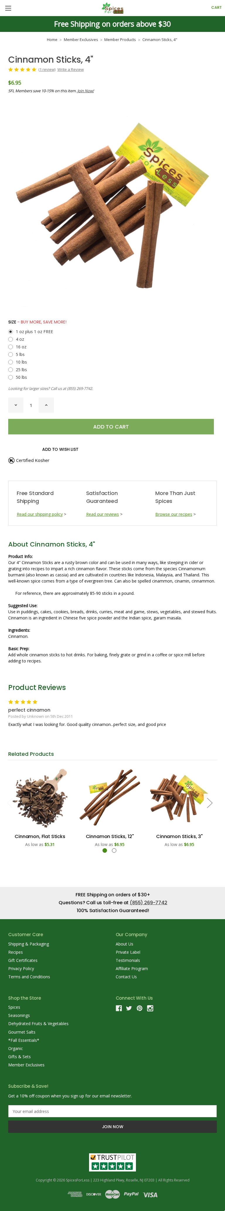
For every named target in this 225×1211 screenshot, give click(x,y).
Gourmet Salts (21, 1032)
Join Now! (85, 90)
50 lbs (21, 377)
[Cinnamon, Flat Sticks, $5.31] (40, 798)
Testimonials (128, 960)
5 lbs (20, 354)
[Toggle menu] (8, 8)
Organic (15, 1048)
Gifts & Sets (19, 1056)
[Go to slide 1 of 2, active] (105, 850)
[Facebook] (119, 1008)
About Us (124, 944)
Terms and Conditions (29, 976)
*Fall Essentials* (23, 1040)
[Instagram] (150, 1008)
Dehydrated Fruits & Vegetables (38, 1023)
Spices (14, 1007)
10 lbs (21, 362)
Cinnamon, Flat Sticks (40, 836)
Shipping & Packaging (28, 944)
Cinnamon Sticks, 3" (179, 836)
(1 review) (46, 69)
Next (209, 802)
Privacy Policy (21, 968)
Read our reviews (102, 514)
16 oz (21, 347)
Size (37, 322)
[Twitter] (129, 1008)
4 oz (20, 339)
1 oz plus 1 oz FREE (34, 331)
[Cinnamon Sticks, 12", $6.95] (110, 798)
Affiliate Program (132, 968)
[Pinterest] (140, 1008)
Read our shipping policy (40, 514)
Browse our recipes (173, 514)
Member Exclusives (26, 1065)
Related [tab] (31, 754)
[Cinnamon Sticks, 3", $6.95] (179, 798)
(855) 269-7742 (79, 388)
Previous (10, 802)
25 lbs (21, 369)
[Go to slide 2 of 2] (114, 850)
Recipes (15, 952)
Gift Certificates (23, 960)
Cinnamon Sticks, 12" (110, 836)
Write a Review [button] (70, 69)
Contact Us (126, 976)
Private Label (128, 952)
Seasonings (19, 1015)
